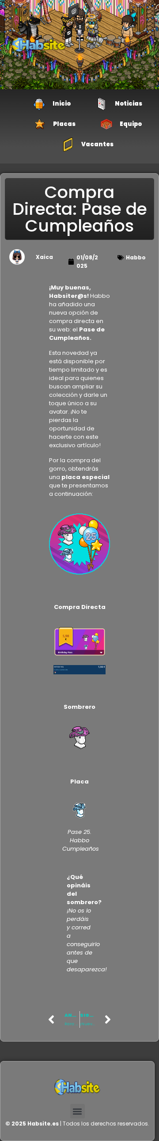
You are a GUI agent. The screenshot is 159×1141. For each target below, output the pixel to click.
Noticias (128, 103)
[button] (77, 1111)
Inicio (62, 103)
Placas (64, 124)
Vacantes (97, 144)
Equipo (131, 124)
